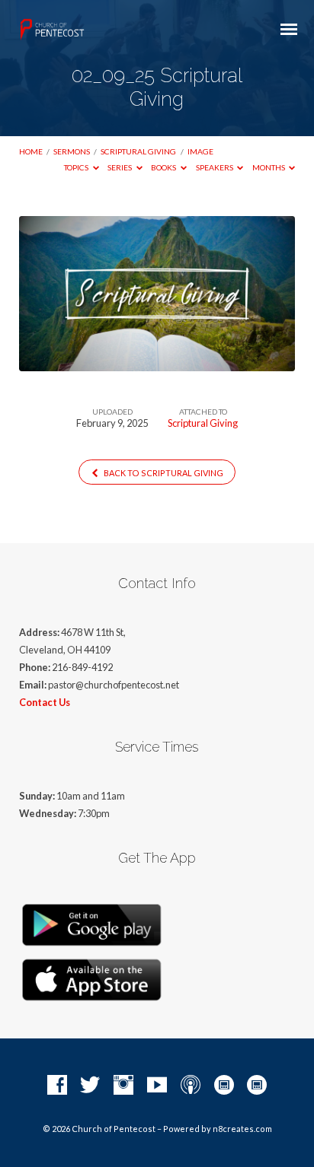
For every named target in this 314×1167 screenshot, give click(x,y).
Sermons (71, 151)
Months (269, 167)
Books (164, 167)
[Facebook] (57, 1085)
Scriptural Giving (138, 151)
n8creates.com (242, 1129)
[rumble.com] (224, 1085)
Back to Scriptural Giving (162, 473)
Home (31, 151)
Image (200, 151)
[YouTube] (157, 1085)
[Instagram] (123, 1085)
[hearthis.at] (257, 1085)
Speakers (215, 167)
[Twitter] (90, 1085)
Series (120, 167)
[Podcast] (190, 1085)
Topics (77, 167)
